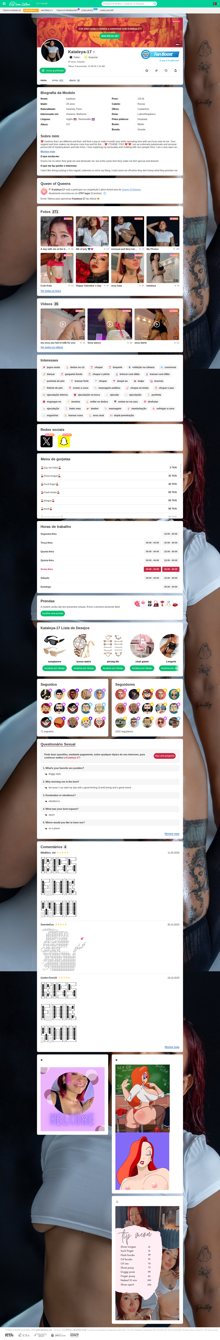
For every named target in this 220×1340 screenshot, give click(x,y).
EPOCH (68, 1330)
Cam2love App (107, 10)
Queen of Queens (131, 189)
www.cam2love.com (44, 1330)
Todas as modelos (12, 10)
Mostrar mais (48, 151)
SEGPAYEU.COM (79, 1330)
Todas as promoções (67, 10)
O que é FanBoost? (169, 60)
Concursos (87, 10)
